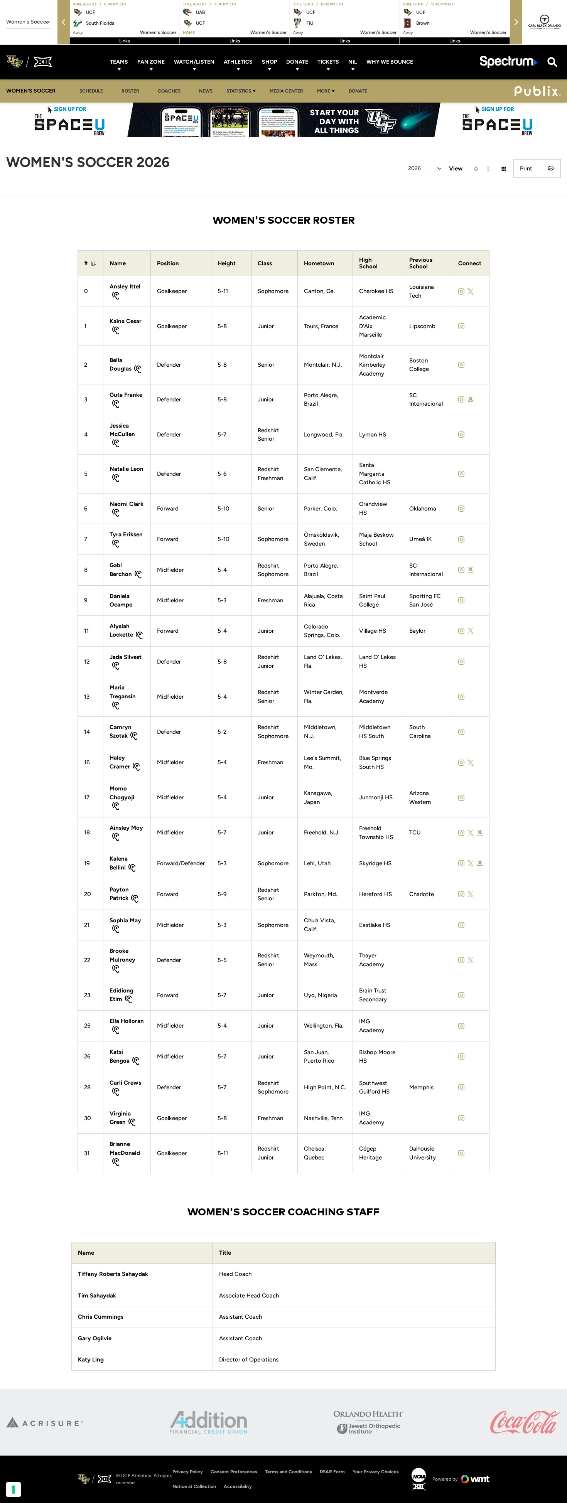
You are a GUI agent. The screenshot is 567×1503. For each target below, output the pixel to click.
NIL (352, 62)
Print (526, 168)
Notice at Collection (194, 1486)
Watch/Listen (194, 62)
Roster (130, 91)
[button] (63, 22)
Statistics (238, 91)
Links (124, 41)
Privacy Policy (187, 1471)
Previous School (420, 263)
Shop (269, 62)
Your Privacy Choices (376, 1471)
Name (118, 263)
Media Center (286, 91)
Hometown (319, 263)
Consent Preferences (234, 1471)
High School (368, 263)
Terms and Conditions (288, 1471)
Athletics (238, 62)
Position (168, 263)
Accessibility (238, 1486)
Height (227, 263)
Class (265, 263)
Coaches (169, 91)
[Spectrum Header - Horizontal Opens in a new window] (509, 62)
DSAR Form (332, 1471)
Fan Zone (151, 62)
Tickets (328, 62)
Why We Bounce (389, 62)
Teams (119, 62)
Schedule (91, 91)
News (206, 91)
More (323, 91)
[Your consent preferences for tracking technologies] (13, 1489)
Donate (297, 62)
